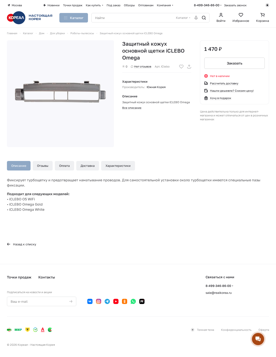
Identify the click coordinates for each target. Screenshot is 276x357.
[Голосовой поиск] (196, 18)
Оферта (263, 329)
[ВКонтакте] (90, 301)
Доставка (88, 165)
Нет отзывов (142, 66)
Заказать (234, 63)
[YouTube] (116, 301)
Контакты (46, 277)
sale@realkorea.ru (219, 292)
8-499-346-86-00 (206, 5)
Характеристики (118, 165)
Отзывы (42, 165)
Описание (18, 165)
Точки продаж (19, 277)
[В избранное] (181, 66)
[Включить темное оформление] (267, 5)
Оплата (64, 165)
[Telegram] (107, 301)
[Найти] (203, 18)
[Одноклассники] (124, 301)
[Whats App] (133, 301)
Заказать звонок (235, 5)
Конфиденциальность (236, 329)
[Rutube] (141, 301)
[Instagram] (98, 301)
